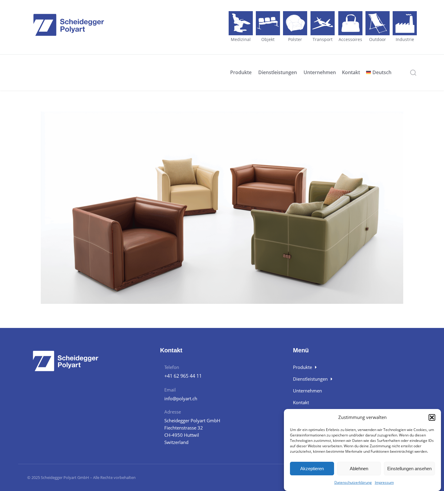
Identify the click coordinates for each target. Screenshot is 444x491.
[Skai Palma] (222, 208)
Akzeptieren (312, 468)
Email (170, 390)
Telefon (171, 367)
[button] (432, 417)
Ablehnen (359, 468)
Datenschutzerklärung (353, 482)
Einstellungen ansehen (409, 468)
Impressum (384, 482)
